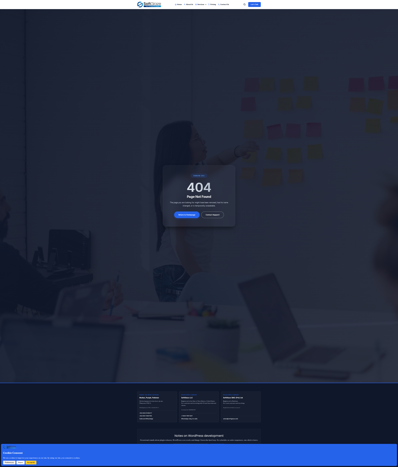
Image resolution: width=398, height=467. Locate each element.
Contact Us (224, 4)
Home (179, 4)
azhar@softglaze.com (230, 419)
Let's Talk (254, 4)
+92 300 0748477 (145, 413)
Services (200, 4)
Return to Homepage (186, 215)
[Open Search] (244, 4)
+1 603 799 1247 (187, 416)
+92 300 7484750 (145, 416)
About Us (189, 4)
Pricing (213, 4)
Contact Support (213, 215)
